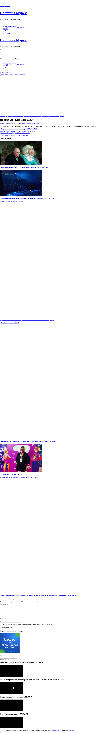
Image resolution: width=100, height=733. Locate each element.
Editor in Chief (3, 123)
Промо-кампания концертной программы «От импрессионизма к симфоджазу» (27, 320)
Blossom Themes (55, 730)
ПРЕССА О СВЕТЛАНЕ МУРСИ (15, 27)
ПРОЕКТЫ (6, 30)
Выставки (2, 116)
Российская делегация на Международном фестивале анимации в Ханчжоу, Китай (28, 441)
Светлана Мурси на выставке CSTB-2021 (14, 474)
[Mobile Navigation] (0, 22)
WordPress (71, 730)
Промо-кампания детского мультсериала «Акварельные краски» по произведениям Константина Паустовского (38, 595)
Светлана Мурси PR (58, 116)
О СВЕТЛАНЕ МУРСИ (9, 26)
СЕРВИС (5, 29)
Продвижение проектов (27, 116)
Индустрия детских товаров (13, 116)
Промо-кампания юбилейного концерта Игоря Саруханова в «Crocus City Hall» (27, 198)
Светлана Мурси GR (47, 116)
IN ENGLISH (6, 33)
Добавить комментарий (32, 123)
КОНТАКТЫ (6, 31)
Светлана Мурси (13, 12)
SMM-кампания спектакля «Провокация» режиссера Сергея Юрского (24, 167)
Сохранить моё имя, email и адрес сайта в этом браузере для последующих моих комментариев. (27, 624)
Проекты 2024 (37, 116)
